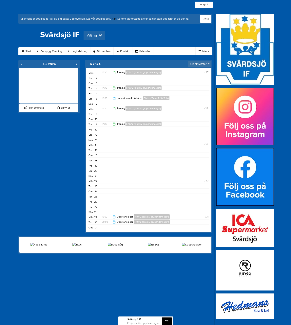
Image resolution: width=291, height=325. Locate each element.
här (114, 19)
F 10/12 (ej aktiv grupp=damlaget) (143, 72)
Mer (205, 51)
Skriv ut (65, 108)
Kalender (144, 51)
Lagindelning (79, 51)
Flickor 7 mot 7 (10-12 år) (156, 98)
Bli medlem (103, 51)
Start (28, 51)
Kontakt (124, 51)
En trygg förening (51, 51)
